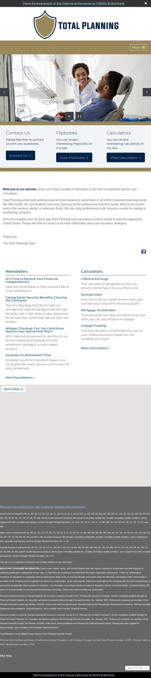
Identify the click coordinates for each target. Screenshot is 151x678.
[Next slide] (147, 92)
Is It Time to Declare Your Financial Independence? (32, 280)
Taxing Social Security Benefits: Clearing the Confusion (36, 299)
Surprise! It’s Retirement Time (28, 355)
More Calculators (95, 348)
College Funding (93, 325)
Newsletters (17, 271)
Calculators (91, 271)
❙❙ (79, 116)
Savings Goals (91, 294)
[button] (138, 47)
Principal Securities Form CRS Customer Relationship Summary (43, 507)
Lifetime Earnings (94, 279)
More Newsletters (20, 377)
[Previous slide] (4, 92)
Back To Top (135, 668)
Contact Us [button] (19, 155)
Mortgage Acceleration (98, 310)
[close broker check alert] (145, 3)
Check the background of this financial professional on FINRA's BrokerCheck (73, 3)
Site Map (6, 655)
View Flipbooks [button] (72, 157)
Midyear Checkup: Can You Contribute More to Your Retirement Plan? (35, 330)
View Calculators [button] (123, 157)
